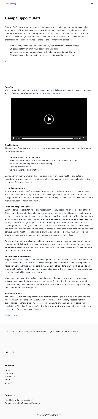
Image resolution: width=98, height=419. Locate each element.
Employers (9, 373)
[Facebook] (7, 352)
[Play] (14, 138)
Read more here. (53, 93)
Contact (8, 383)
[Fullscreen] (84, 138)
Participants (10, 376)
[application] (49, 119)
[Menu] (92, 4)
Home (7, 370)
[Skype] (13, 352)
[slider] (47, 138)
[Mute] (80, 138)
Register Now (11, 315)
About (7, 379)
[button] (49, 119)
